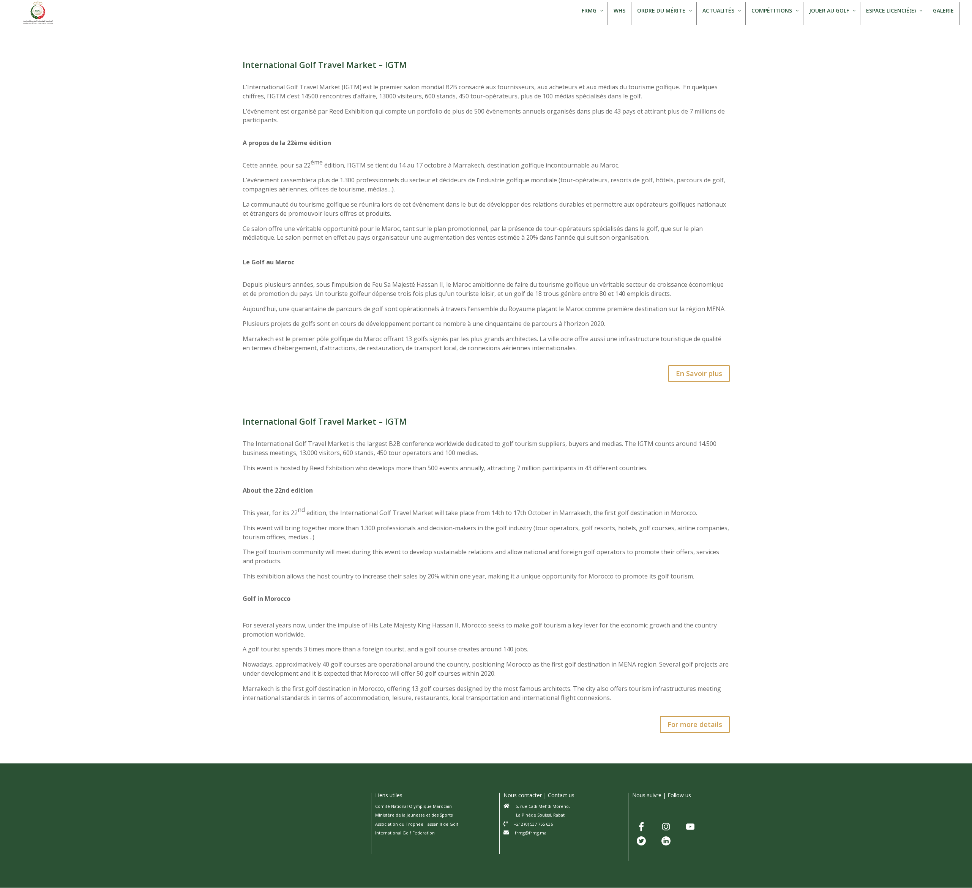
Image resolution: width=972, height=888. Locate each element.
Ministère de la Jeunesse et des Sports (414, 815)
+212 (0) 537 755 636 (533, 824)
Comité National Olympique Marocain (413, 806)
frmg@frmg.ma (530, 833)
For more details (694, 724)
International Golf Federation (405, 833)
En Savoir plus (699, 373)
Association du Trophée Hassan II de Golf (416, 824)
